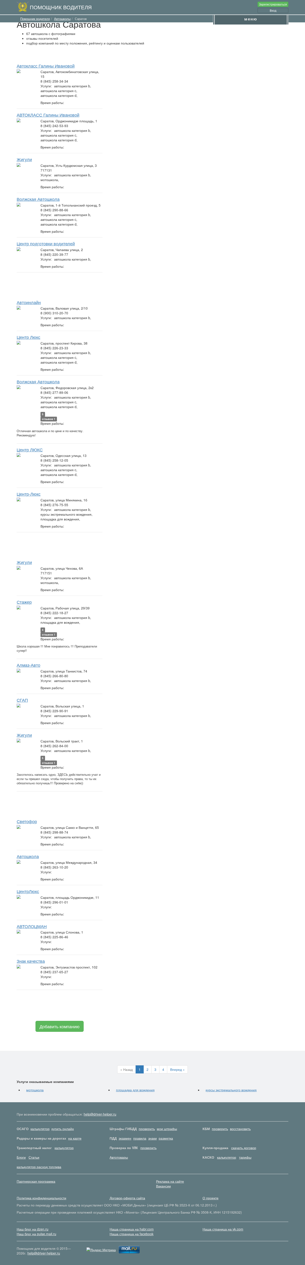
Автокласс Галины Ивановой (46, 66)
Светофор (27, 821)
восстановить (240, 1128)
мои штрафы (167, 1128)
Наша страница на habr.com (132, 1229)
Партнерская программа (36, 1181)
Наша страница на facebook (131, 1233)
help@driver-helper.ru (100, 1114)
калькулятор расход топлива (39, 1166)
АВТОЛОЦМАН (32, 926)
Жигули (24, 159)
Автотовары (119, 1157)
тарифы (245, 1157)
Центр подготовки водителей (46, 243)
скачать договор (243, 1147)
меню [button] (250, 19)
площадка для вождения (135, 1089)
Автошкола (28, 856)
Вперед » (177, 1069)
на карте (74, 1138)
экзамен (125, 1138)
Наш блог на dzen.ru (32, 1229)
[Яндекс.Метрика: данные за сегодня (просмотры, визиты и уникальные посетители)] (101, 1249)
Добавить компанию (60, 1026)
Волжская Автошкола (38, 199)
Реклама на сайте (170, 1181)
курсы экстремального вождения (231, 1089)
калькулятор (40, 1128)
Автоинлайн (29, 302)
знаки (152, 1138)
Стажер (24, 602)
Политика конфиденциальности (41, 1198)
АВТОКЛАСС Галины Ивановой (48, 115)
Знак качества (31, 961)
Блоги (21, 1157)
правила (139, 1138)
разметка (166, 1138)
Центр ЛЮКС (30, 449)
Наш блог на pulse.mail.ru (36, 1233)
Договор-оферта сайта (127, 1198)
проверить (147, 1128)
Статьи (34, 1157)
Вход (273, 10)
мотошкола (35, 1089)
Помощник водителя (61, 7)
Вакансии (163, 1186)
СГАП (22, 700)
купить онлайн (62, 1128)
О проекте (211, 1198)
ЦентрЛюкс (28, 891)
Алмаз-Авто (28, 665)
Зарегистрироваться (273, 4)
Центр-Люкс (29, 494)
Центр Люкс (28, 337)
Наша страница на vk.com (223, 1229)
